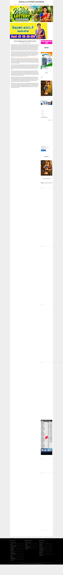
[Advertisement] (22, 570)
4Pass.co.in (47, 156)
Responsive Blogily (37, 563)
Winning (30, 4)
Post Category (43, 116)
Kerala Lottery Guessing (13, 542)
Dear (27, 4)
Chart (11, 555)
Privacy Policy (26, 545)
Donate (47, 4)
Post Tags (42, 113)
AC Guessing (40, 547)
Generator (40, 553)
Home (15, 4)
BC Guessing (11, 550)
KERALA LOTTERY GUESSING (31, 2)
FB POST (46, 47)
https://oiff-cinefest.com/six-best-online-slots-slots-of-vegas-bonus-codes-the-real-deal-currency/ (25, 57)
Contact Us (43, 4)
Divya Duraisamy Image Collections (46, 178)
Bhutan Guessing (41, 550)
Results (39, 4)
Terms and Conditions (13, 558)
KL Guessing (23, 4)
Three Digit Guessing (12, 553)
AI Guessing (35, 4)
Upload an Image (43, 146)
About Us (18, 4)
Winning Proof (41, 555)
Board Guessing (12, 547)
